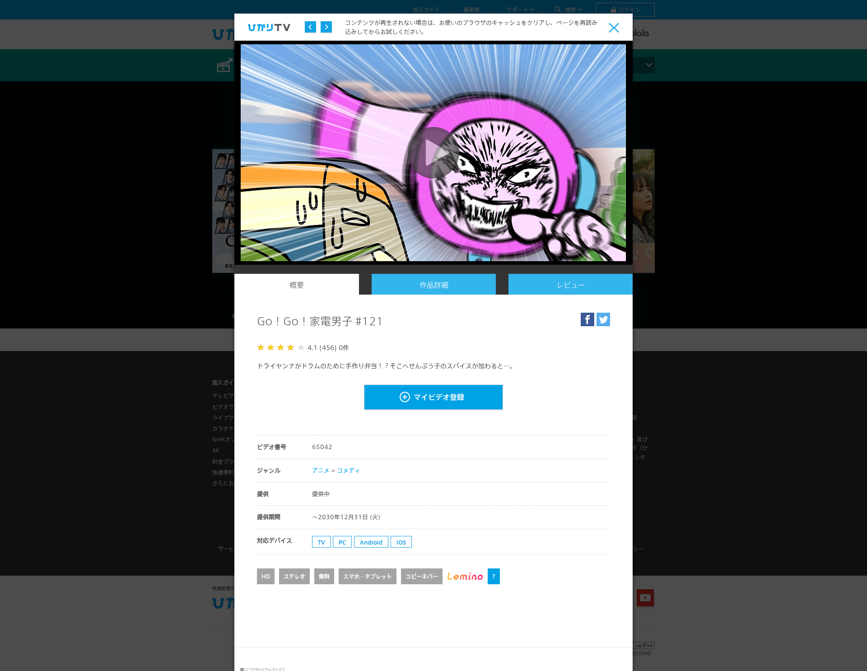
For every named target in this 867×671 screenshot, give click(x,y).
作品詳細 (434, 285)
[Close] (614, 28)
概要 (296, 285)
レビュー (570, 285)
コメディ (348, 470)
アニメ (321, 470)
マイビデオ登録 (439, 397)
